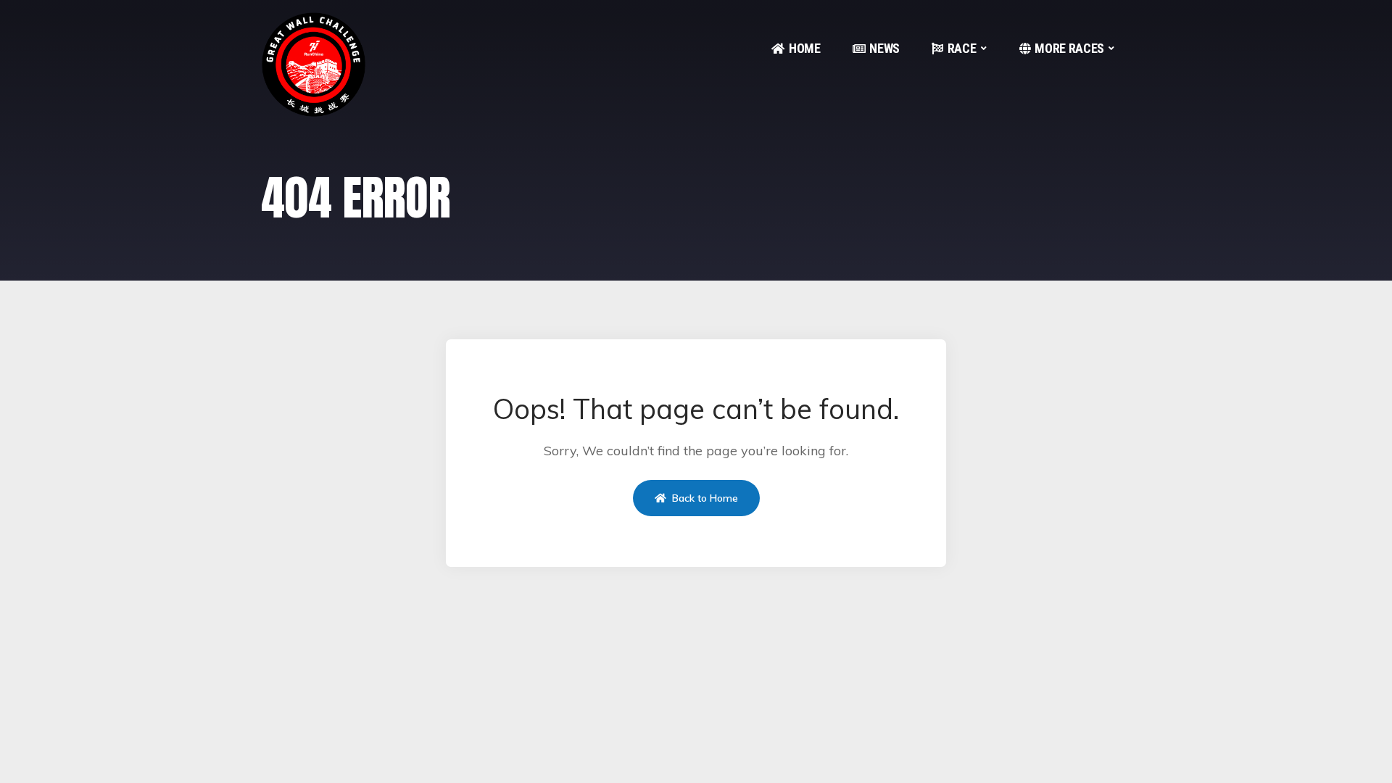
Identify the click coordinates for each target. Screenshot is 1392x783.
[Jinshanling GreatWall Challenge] (313, 65)
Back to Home (703, 498)
